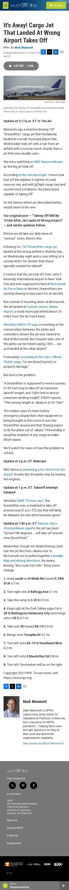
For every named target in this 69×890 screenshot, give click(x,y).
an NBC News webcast (46, 162)
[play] (5, 885)
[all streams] (64, 885)
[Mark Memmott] (11, 707)
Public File (12, 835)
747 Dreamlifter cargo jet (39, 247)
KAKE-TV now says (30, 501)
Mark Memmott (24, 47)
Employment (14, 843)
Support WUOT (15, 828)
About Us (12, 820)
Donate (58, 5)
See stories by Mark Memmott (43, 743)
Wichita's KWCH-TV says (21, 324)
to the (32, 175)
